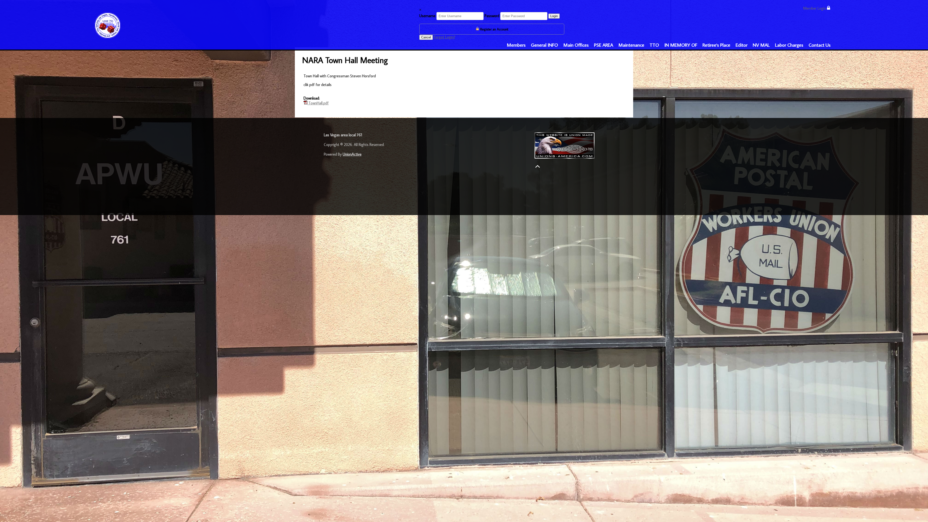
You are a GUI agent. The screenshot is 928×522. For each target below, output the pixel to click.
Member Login (815, 8)
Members (516, 45)
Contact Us (820, 45)
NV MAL (761, 45)
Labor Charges (789, 45)
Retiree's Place (716, 45)
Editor (741, 45)
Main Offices (576, 45)
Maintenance (631, 45)
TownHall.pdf (318, 103)
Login (554, 16)
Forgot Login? (444, 37)
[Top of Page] (538, 166)
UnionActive (352, 154)
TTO (654, 45)
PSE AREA (603, 45)
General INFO (544, 45)
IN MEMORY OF (680, 45)
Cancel (426, 37)
